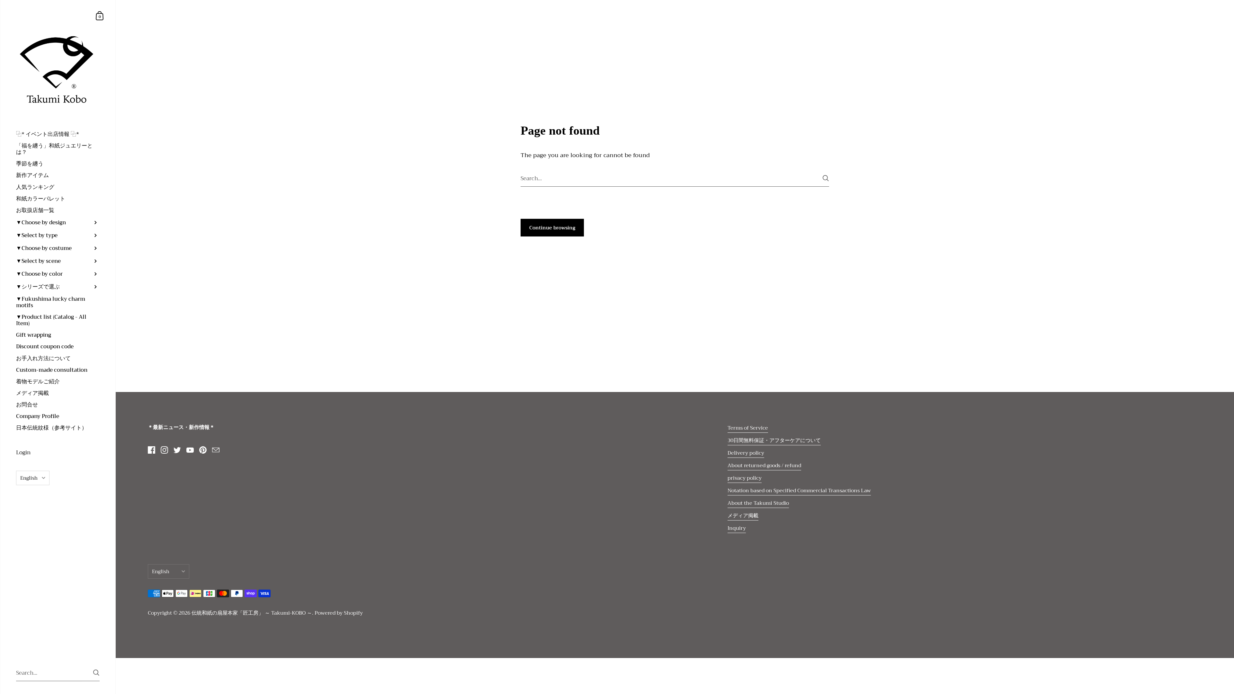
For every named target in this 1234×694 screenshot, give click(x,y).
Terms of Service (748, 427)
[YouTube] (189, 450)
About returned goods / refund (764, 465)
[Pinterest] (202, 450)
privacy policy (745, 478)
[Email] (215, 450)
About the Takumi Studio (758, 503)
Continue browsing (552, 228)
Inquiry (737, 528)
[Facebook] (151, 450)
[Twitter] (177, 450)
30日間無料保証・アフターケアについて (774, 440)
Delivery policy (746, 453)
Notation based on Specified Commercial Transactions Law (799, 490)
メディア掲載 (743, 515)
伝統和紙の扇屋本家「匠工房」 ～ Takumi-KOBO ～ (252, 613)
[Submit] (96, 672)
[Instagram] (164, 450)
